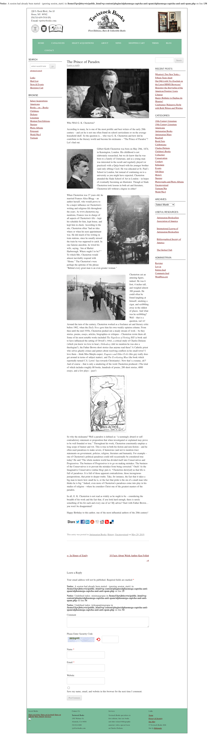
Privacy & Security (156, 718)
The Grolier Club (164, 249)
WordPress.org (161, 276)
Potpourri (34, 131)
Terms (155, 43)
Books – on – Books (39, 107)
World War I (35, 134)
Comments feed (162, 273)
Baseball (159, 137)
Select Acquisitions (83, 43)
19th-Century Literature (166, 124)
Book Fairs (160, 141)
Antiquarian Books (97, 534)
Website (70, 675)
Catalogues (58, 43)
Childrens (34, 110)
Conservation (161, 158)
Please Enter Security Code (80, 633)
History (111, 534)
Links (32, 77)
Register (159, 263)
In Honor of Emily (77, 555)
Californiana (160, 144)
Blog (169, 43)
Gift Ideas (159, 171)
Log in (158, 266)
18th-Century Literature (166, 120)
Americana (35, 104)
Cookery (159, 161)
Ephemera (159, 164)
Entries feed (160, 269)
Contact (49, 50)
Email (70, 662)
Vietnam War (161, 188)
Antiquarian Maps (163, 134)
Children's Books (163, 151)
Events (158, 168)
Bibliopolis (158, 728)
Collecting (160, 154)
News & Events (37, 84)
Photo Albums (36, 127)
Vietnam (34, 137)
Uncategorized (121, 534)
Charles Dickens (162, 147)
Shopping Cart (137, 43)
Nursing (33, 124)
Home (41, 43)
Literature (34, 117)
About (104, 43)
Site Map (152, 721)
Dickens (33, 114)
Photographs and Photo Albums (169, 181)
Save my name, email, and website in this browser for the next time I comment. (104, 691)
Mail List (34, 80)
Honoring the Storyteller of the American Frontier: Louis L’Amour (169, 91)
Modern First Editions (40, 120)
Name (70, 649)
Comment (71, 614)
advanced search (36, 70)
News (118, 43)
